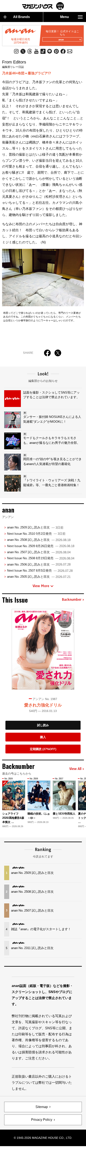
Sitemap (41, 1107)
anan (61, 39)
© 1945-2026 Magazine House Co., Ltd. (43, 1137)
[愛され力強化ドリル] (43, 649)
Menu (64, 17)
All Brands (21, 17)
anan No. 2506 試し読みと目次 (39, 564)
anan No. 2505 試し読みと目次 (39, 576)
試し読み (43, 725)
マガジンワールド (43, 6)
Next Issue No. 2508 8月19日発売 (40, 558)
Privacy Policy (41, 1119)
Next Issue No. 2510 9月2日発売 (36, 533)
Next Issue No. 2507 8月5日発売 (40, 570)
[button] (81, 799)
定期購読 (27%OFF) (43, 749)
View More (41, 586)
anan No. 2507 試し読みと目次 (39, 552)
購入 (43, 737)
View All (75, 769)
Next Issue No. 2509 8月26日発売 (40, 546)
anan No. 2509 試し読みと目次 (35, 527)
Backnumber (71, 600)
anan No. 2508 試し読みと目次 (39, 539)
